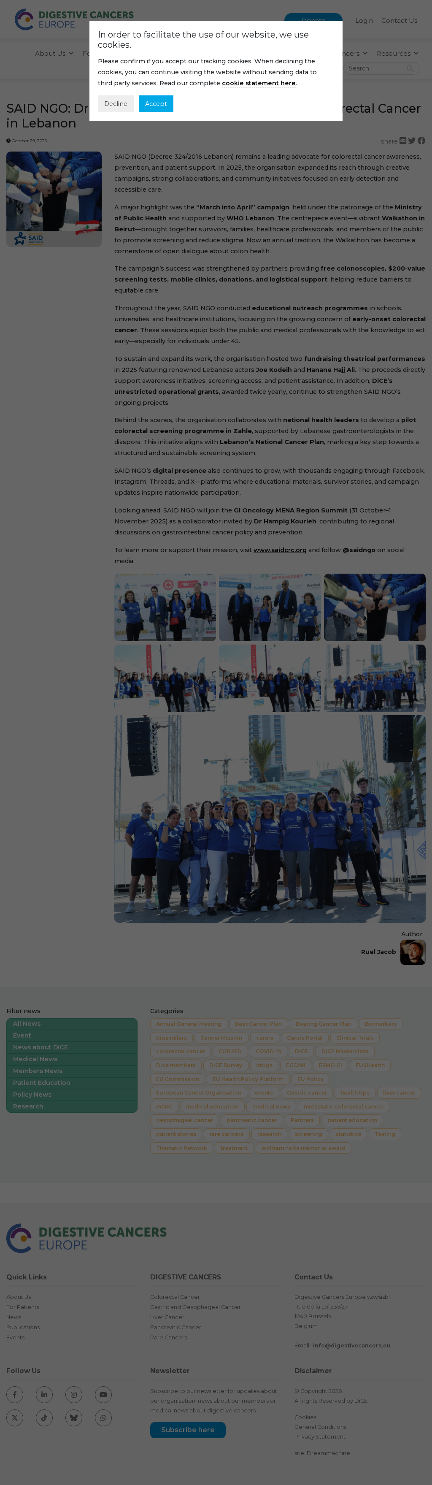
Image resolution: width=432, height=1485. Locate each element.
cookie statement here (259, 83)
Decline (115, 104)
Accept (156, 104)
